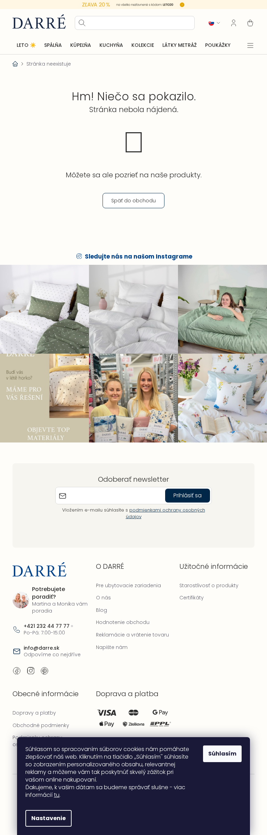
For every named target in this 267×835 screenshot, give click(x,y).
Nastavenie (46, 818)
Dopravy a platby (34, 709)
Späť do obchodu (131, 200)
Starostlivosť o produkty (205, 581)
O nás (101, 594)
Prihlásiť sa (185, 492)
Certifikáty (188, 594)
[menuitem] (26, 45)
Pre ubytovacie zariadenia (126, 581)
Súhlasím (220, 754)
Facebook (17, 667)
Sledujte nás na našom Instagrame (136, 256)
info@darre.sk (41, 644)
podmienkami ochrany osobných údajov (162, 509)
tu (54, 795)
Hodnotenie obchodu (121, 618)
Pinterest (44, 667)
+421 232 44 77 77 (47, 622)
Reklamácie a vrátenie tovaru (130, 631)
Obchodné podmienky (41, 721)
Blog (99, 606)
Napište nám (110, 643)
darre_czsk (30, 667)
